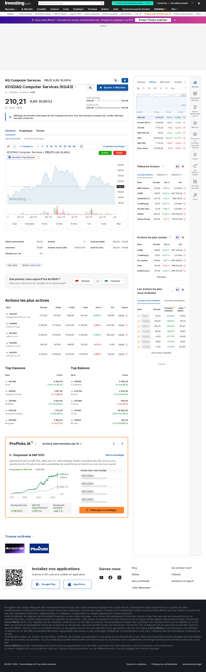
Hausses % (162, 174)
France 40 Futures (146, 122)
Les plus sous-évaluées (148, 300)
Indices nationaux (92, 14)
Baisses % (177, 174)
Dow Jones (142, 148)
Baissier (86, 281)
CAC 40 (138, 14)
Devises (141, 82)
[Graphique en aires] (14, 146)
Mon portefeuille (141, 581)
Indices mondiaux (110, 14)
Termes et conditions (136, 664)
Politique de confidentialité (164, 664)
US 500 (140, 127)
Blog (134, 567)
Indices (10, 14)
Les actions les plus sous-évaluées (149, 290)
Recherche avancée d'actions (136, 9)
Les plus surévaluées (174, 300)
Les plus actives (145, 174)
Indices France (25, 14)
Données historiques (34, 138)
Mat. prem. (165, 82)
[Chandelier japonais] (8, 146)
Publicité (176, 574)
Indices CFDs (76, 14)
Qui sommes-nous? (182, 567)
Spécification (126, 14)
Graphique (26, 130)
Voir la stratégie (115, 455)
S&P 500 (141, 143)
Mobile (135, 574)
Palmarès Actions (148, 166)
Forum (40, 130)
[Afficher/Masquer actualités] (81, 146)
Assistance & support (183, 581)
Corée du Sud (35, 265)
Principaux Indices (43, 14)
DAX (139, 138)
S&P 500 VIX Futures (147, 133)
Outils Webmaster (141, 587)
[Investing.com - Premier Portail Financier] (18, 3)
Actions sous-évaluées (183, 14)
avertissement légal (192, 664)
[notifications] (193, 3)
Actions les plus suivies (152, 237)
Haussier (115, 281)
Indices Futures (60, 14)
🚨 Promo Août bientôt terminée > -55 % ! (132, 3)
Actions (178, 82)
